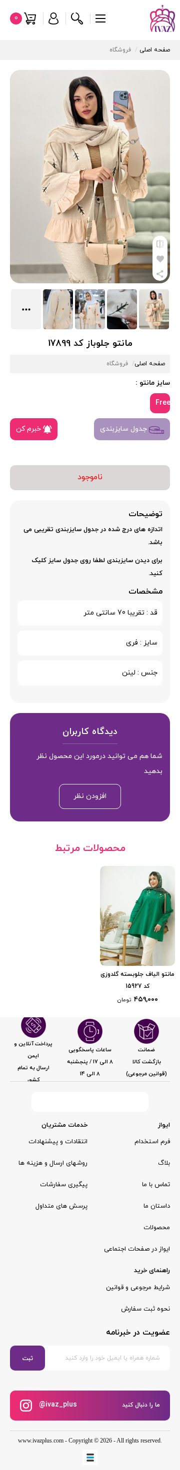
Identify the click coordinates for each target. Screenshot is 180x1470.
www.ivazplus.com (41, 1440)
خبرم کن (29, 429)
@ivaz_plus (57, 1405)
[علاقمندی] (160, 258)
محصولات (157, 1227)
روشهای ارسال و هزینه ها (53, 1163)
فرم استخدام (152, 1141)
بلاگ (164, 1163)
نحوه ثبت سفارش (145, 1309)
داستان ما (157, 1206)
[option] (137, 936)
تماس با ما (156, 1184)
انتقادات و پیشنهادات (58, 1141)
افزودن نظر (90, 796)
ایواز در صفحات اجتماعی (137, 1249)
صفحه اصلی (155, 50)
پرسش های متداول (62, 1206)
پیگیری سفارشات (64, 1184)
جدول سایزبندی (124, 429)
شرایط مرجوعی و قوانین (138, 1287)
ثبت (27, 1359)
